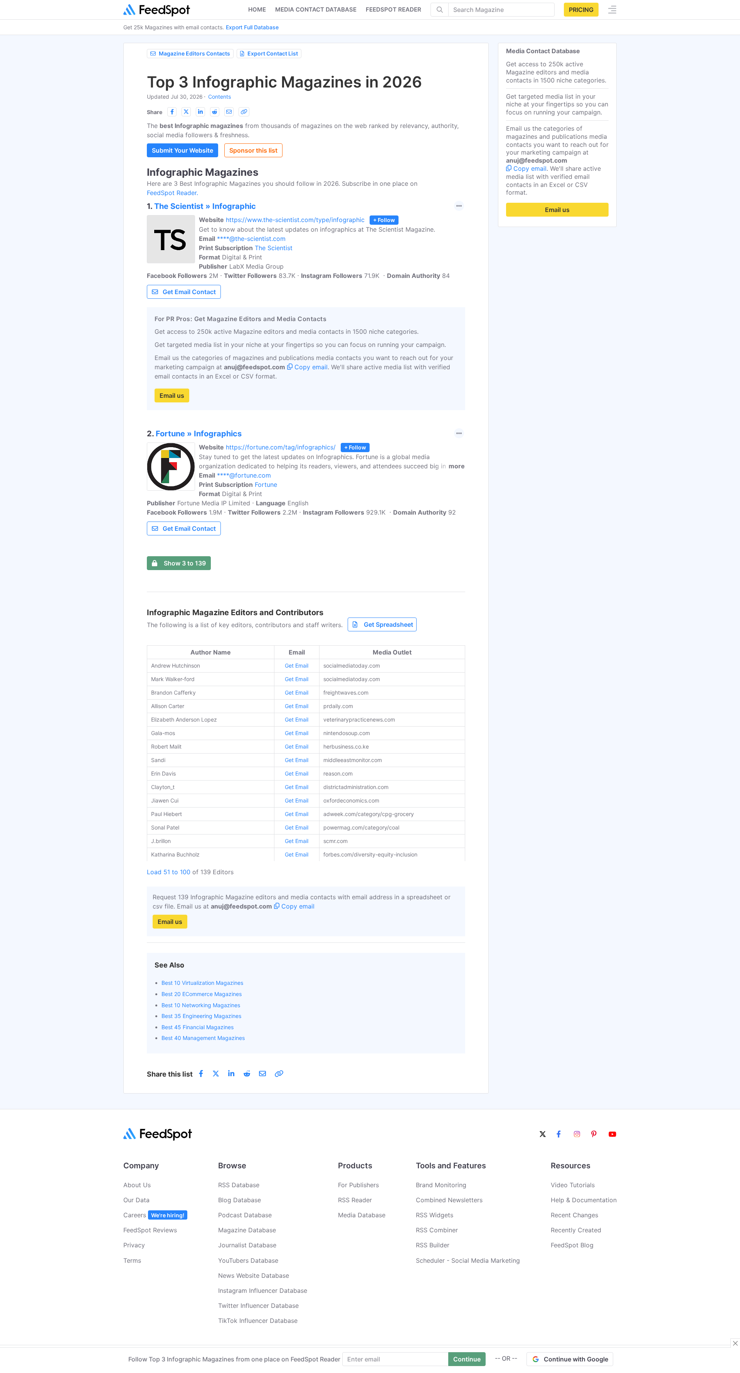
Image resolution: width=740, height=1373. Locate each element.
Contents (219, 96)
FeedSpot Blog (572, 1245)
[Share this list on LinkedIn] (200, 111)
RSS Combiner (437, 1230)
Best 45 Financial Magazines (197, 1027)
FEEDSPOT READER (393, 9)
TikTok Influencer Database (258, 1320)
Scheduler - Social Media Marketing (468, 1260)
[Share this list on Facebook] (172, 111)
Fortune (266, 484)
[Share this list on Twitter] (186, 111)
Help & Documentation (584, 1200)
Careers (153, 1215)
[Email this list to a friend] (229, 111)
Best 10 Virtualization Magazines (202, 982)
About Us (137, 1185)
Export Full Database (252, 27)
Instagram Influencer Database (262, 1290)
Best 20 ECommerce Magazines (201, 994)
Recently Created (576, 1230)
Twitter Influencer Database (258, 1305)
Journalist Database (247, 1245)
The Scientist (274, 248)
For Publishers (358, 1185)
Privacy (134, 1245)
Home (257, 9)
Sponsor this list (253, 150)
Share (154, 112)
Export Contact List (272, 53)
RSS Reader (355, 1200)
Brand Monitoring (441, 1185)
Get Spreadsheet (388, 624)
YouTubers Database (248, 1260)
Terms (132, 1260)
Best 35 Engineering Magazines (201, 1016)
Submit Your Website (182, 150)
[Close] (735, 1343)
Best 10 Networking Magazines (200, 1005)
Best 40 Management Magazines (203, 1038)
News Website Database (253, 1275)
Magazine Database (247, 1230)
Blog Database (239, 1200)
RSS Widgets (434, 1215)
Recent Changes (574, 1215)
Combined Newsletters (449, 1200)
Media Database (361, 1215)
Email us (172, 395)
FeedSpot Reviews (150, 1230)
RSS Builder (432, 1245)
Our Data (136, 1200)
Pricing (581, 9)
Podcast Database (245, 1215)
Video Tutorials (573, 1185)
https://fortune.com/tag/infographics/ (281, 447)
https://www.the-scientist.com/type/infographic (295, 220)
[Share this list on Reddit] (214, 111)
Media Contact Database (316, 9)
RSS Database (238, 1185)
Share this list (170, 1074)
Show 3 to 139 (185, 563)
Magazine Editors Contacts (194, 53)
